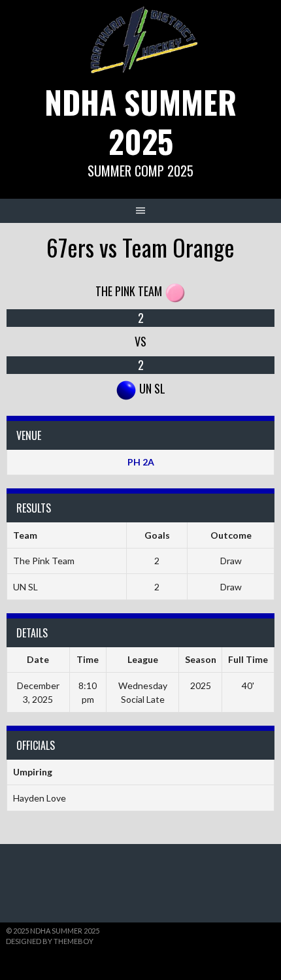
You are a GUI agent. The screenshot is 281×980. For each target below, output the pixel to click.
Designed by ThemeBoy (49, 941)
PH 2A (140, 461)
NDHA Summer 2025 (140, 121)
